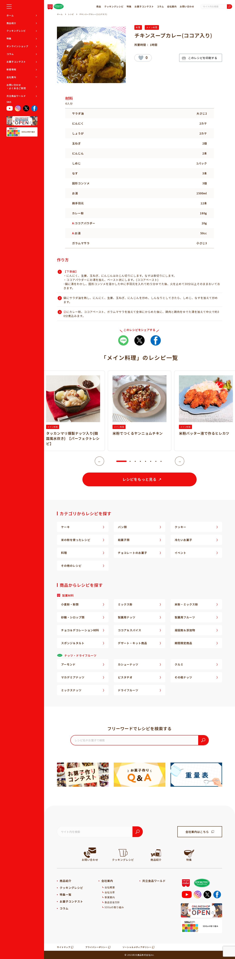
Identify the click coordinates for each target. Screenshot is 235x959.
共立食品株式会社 (142, 954)
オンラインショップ (17, 46)
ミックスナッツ (71, 690)
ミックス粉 (125, 604)
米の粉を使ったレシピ (75, 540)
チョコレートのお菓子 (132, 553)
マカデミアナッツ (72, 677)
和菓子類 (124, 540)
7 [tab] (156, 461)
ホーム (10, 15)
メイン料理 (151, 27)
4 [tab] (140, 461)
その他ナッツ (183, 677)
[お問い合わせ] (90, 853)
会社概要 (110, 887)
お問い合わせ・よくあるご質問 (16, 86)
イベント (180, 553)
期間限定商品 (183, 643)
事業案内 (110, 897)
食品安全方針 (112, 902)
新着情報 (11, 69)
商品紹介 (11, 23)
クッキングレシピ (16, 30)
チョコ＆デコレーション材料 (80, 630)
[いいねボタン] (140, 57)
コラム (10, 54)
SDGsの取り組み (114, 907)
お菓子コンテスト (16, 61)
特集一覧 (65, 894)
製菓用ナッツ (126, 617)
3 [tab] (135, 461)
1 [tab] (118, 461)
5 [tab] (145, 461)
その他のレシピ (71, 566)
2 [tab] (130, 461)
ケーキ (65, 527)
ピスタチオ (125, 677)
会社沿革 (110, 892)
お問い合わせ (187, 6)
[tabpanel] (139, 411)
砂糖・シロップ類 (72, 617)
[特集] (189, 853)
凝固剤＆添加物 (185, 630)
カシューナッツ (128, 664)
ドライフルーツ (128, 690)
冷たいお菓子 (183, 540)
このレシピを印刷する (202, 58)
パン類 (122, 527)
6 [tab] (150, 461)
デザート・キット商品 (132, 643)
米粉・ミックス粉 (186, 604)
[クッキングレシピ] (123, 853)
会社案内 (11, 77)
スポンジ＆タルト (72, 643)
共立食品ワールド (16, 95)
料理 (138, 27)
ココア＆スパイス (129, 630)
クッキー (180, 527)
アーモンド (68, 664)
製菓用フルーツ (185, 617)
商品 (98, 6)
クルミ (179, 664)
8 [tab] (161, 461)
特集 (9, 38)
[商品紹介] (156, 853)
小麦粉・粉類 (70, 604)
